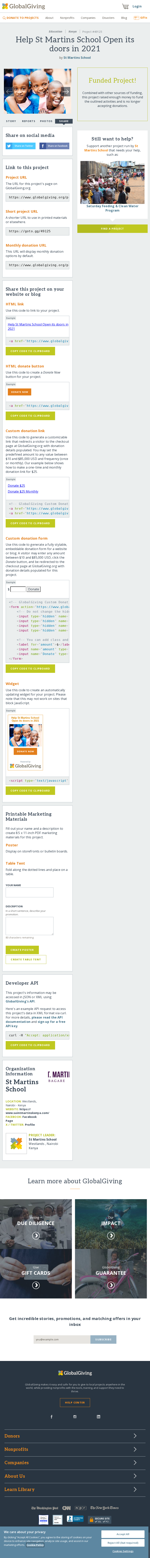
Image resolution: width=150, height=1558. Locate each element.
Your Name (13, 885)
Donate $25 (16, 485)
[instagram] (74, 1416)
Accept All (123, 1534)
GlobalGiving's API (20, 1001)
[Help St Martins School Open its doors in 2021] (25, 735)
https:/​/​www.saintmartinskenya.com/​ (27, 1111)
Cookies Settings (122, 1551)
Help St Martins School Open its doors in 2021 (25, 719)
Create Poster (22, 950)
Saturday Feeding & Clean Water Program (112, 208)
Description (14, 906)
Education (55, 31)
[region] (74, 1542)
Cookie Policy (35, 1545)
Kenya (73, 31)
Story (11, 121)
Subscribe (103, 1339)
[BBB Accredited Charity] (77, 1519)
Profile (30, 1124)
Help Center (75, 1402)
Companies (88, 18)
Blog (124, 18)
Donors (12, 1436)
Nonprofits (67, 18)
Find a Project (112, 228)
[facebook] (51, 1416)
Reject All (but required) (123, 1542)
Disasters (108, 18)
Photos (46, 121)
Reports (28, 121)
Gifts (143, 17)
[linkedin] (98, 1416)
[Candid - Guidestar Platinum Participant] (60, 1520)
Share (64, 121)
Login (137, 6)
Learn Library (19, 1489)
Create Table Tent (26, 959)
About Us (14, 1476)
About (49, 18)
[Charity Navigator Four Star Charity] (46, 1520)
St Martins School (77, 57)
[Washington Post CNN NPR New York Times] (75, 1509)
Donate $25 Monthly (23, 491)
